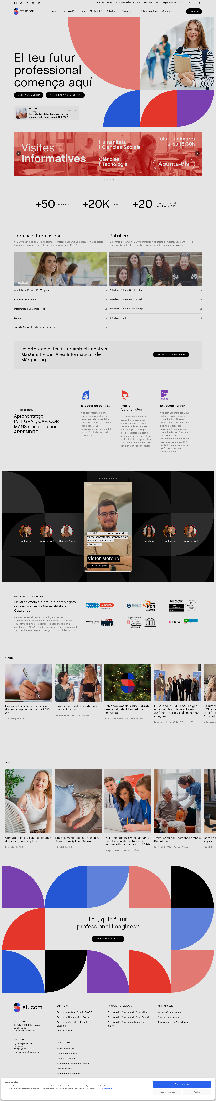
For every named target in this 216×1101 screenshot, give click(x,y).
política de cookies (105, 1088)
